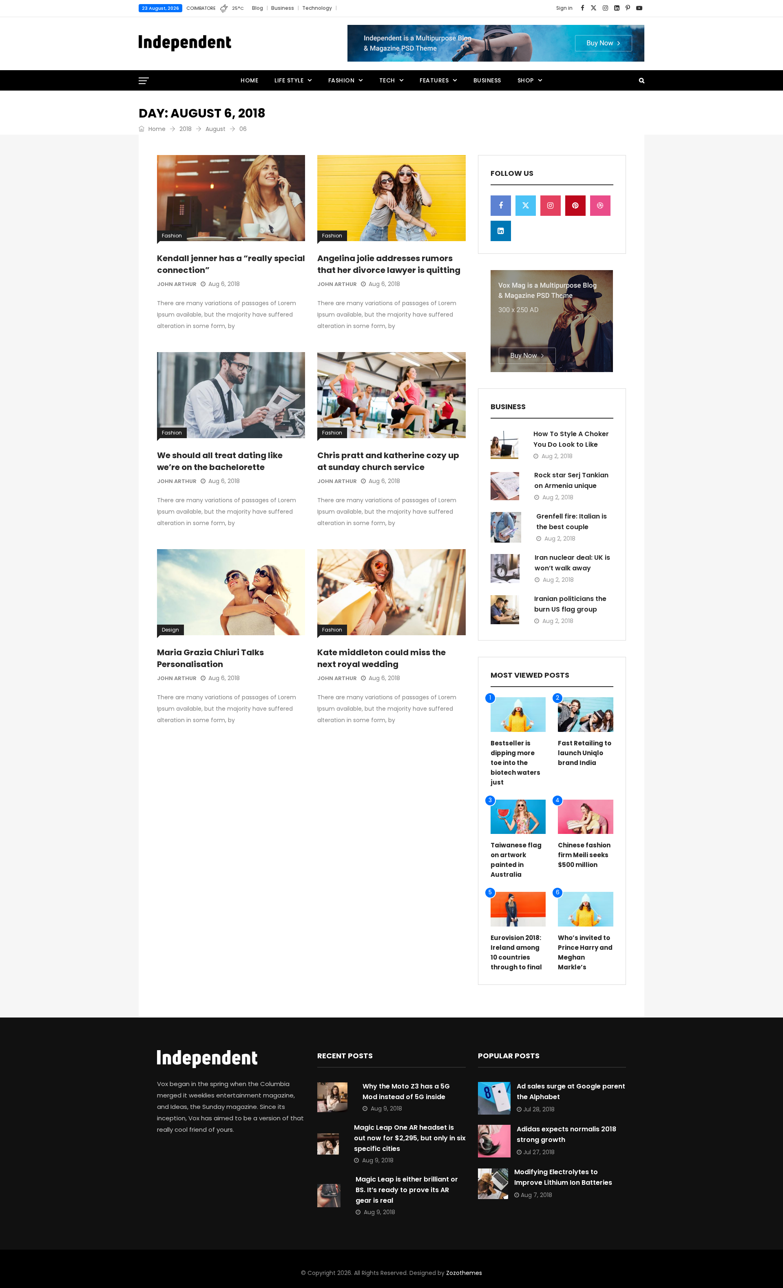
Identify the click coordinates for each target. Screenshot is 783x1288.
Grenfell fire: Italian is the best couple (571, 522)
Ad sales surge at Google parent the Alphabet (571, 1092)
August (216, 129)
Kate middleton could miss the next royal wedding (381, 658)
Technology (317, 7)
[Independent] (185, 44)
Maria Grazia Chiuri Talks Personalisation (210, 658)
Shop (526, 80)
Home (249, 80)
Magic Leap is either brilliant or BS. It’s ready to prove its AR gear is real (407, 1190)
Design (170, 629)
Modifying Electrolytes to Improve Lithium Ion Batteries (563, 1177)
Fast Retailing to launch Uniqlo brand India (584, 753)
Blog (257, 7)
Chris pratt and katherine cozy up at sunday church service (388, 461)
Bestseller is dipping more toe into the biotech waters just (515, 763)
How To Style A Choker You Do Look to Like (571, 439)
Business (282, 7)
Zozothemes (464, 1273)
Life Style (288, 80)
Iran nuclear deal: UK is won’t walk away (572, 563)
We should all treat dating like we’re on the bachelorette (220, 461)
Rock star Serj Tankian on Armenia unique (571, 480)
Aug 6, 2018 (224, 284)
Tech (387, 80)
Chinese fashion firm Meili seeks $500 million (584, 855)
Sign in (564, 7)
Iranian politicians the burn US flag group (570, 604)
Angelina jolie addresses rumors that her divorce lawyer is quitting (388, 264)
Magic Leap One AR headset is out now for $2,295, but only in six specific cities (410, 1138)
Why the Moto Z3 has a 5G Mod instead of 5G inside (406, 1092)
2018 (185, 129)
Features (434, 80)
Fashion (341, 80)
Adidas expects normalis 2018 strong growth (566, 1134)
